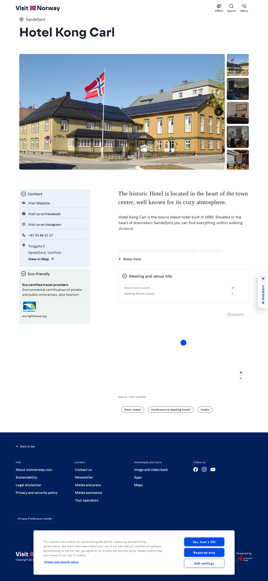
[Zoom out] (241, 378)
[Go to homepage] (44, 8)
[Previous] (25, 112)
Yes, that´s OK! (204, 542)
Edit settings (204, 563)
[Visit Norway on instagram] (204, 469)
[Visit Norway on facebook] (195, 469)
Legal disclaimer (28, 484)
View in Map (38, 259)
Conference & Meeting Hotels (171, 409)
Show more (132, 259)
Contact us (83, 469)
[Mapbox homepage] (235, 314)
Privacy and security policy (36, 492)
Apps (138, 477)
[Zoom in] (241, 372)
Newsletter (84, 477)
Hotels (205, 409)
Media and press (88, 484)
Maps (138, 484)
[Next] (218, 112)
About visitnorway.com (34, 469)
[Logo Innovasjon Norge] (244, 558)
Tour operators (86, 500)
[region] (134, 552)
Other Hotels (132, 409)
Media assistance (88, 492)
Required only (204, 552)
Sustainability (26, 477)
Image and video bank (151, 469)
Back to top (27, 446)
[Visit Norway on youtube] (213, 469)
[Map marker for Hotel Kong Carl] (183, 343)
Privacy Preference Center (35, 518)
